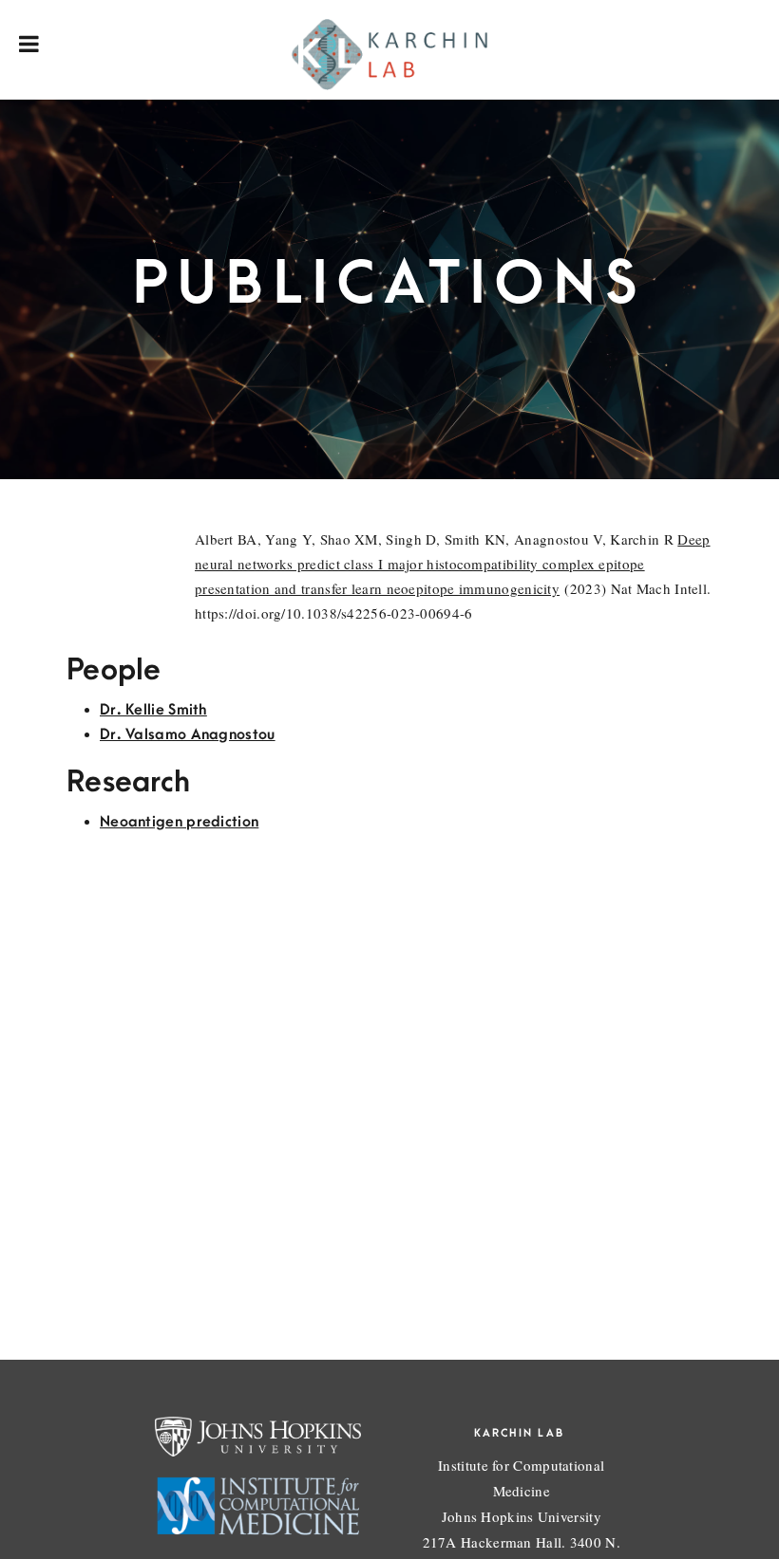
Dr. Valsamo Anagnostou (188, 734)
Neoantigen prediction (179, 821)
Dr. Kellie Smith (153, 709)
